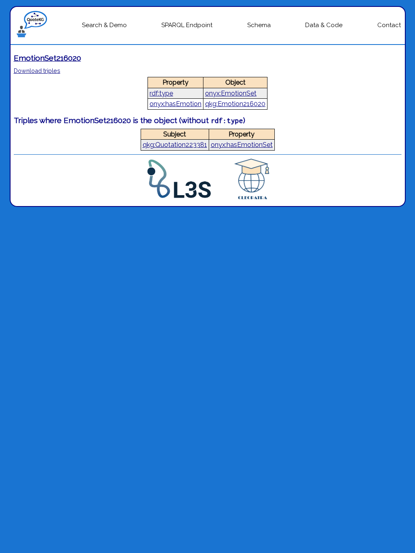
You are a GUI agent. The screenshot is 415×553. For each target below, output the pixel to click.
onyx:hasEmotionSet (242, 145)
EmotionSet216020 (47, 57)
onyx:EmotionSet (231, 93)
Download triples (37, 70)
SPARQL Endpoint (186, 25)
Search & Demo (104, 25)
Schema (259, 25)
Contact (389, 25)
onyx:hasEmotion (175, 104)
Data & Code (323, 25)
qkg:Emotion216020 (235, 104)
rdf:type (161, 93)
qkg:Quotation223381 (175, 145)
